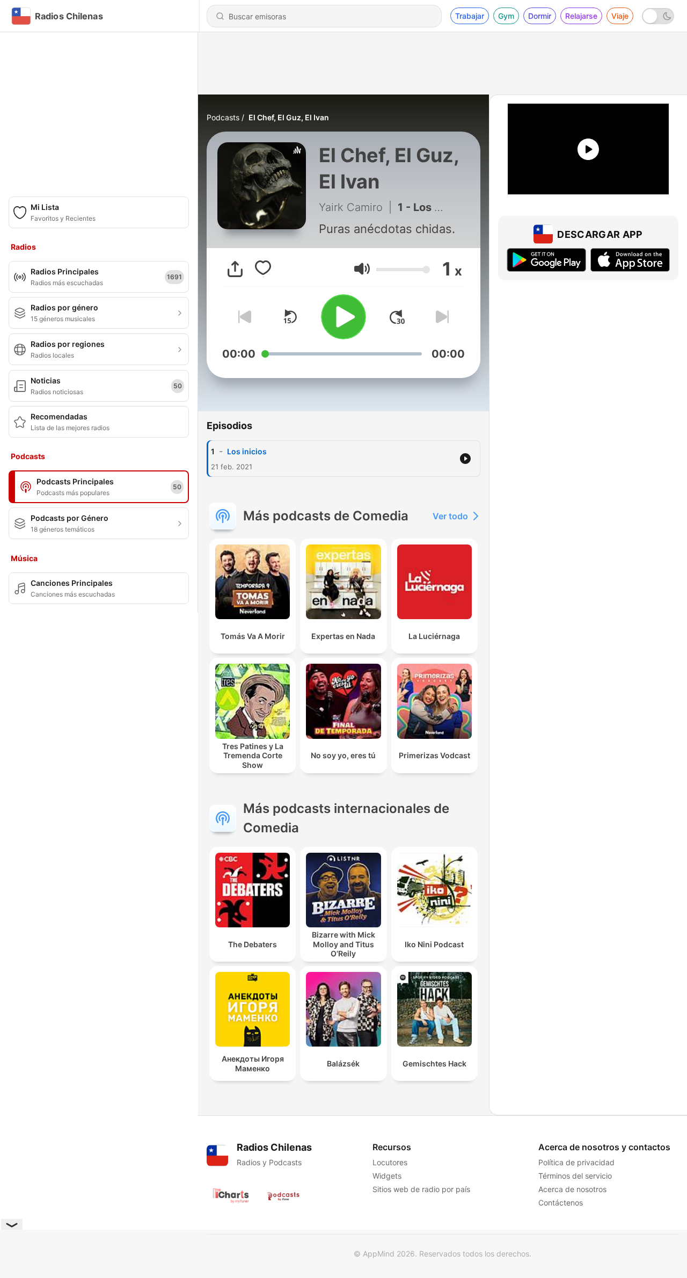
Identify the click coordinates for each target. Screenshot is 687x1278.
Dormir (539, 15)
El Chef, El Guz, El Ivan (289, 117)
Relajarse (581, 15)
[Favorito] (263, 269)
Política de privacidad (576, 1162)
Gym (506, 15)
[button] (362, 269)
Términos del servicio (575, 1175)
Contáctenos (560, 1202)
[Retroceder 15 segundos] (290, 317)
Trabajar (469, 15)
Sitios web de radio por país (421, 1189)
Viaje (619, 15)
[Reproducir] (343, 316)
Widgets (386, 1175)
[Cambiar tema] (658, 16)
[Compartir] (235, 269)
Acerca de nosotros (572, 1189)
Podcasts (223, 117)
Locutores (389, 1162)
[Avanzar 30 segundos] (397, 317)
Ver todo (450, 516)
